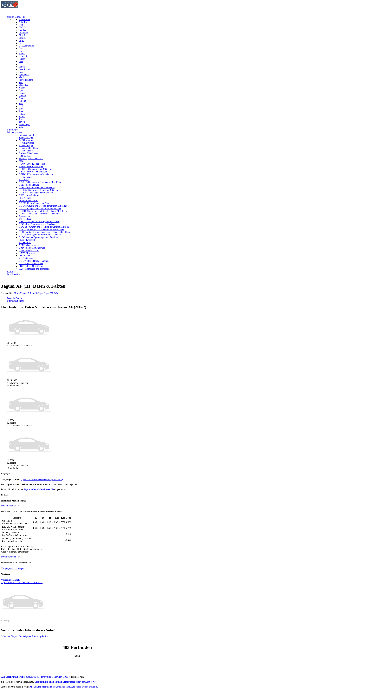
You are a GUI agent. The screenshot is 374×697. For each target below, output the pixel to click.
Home (17, 293)
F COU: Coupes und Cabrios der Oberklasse (39, 213)
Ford (21, 51)
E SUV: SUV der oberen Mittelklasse (36, 174)
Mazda (22, 77)
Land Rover (24, 69)
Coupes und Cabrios (28, 200)
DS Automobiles (26, 45)
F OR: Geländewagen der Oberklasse (36, 192)
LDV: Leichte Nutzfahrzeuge (32, 266)
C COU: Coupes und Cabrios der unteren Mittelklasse (44, 206)
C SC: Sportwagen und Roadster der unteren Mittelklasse (45, 227)
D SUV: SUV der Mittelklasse (33, 171)
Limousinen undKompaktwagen (26, 136)
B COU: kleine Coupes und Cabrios (35, 203)
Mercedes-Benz (26, 80)
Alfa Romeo (24, 22)
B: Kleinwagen (26, 145)
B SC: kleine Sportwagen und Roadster (37, 224)
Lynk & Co (24, 74)
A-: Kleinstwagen (27, 140)
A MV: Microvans (27, 245)
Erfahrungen (13, 129)
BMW (22, 27)
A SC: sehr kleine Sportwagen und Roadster (39, 221)
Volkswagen (24, 124)
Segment (39, 489)
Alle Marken (24, 19)
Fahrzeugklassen (14, 132)
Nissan (22, 87)
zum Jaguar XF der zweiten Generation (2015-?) (36, 677)
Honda (22, 53)
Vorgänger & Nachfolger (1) (14, 568)
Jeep (21, 61)
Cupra (21, 40)
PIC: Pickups (25, 198)
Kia (20, 64)
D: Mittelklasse (26, 150)
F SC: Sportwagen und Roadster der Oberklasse (41, 234)
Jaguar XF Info (51, 293)
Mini (21, 82)
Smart (21, 111)
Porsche (22, 98)
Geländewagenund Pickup (26, 178)
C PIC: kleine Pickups (29, 185)
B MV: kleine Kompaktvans (32, 248)
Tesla (21, 119)
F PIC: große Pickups (29, 195)
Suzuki (22, 116)
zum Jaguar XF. (65, 682)
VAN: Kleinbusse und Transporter (34, 269)
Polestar (22, 95)
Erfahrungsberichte (16, 301)
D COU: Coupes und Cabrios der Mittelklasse (40, 208)
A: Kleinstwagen (26, 143)
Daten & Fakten (14, 298)
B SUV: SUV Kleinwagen (31, 166)
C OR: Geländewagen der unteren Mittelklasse (40, 182)
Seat (21, 106)
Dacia (21, 43)
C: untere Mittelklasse (29, 148)
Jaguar (22, 59)
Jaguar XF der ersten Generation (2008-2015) (42, 479)
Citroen (22, 38)
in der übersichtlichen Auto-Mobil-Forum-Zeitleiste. (64, 686)
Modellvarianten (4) (10, 505)
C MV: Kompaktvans (29, 250)
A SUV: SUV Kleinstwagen (32, 164)
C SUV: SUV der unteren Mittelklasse (36, 169)
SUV (21, 161)
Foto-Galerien (13, 274)
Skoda (22, 108)
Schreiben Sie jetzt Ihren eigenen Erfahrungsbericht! (25, 636)
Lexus (21, 72)
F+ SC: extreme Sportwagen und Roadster (38, 237)
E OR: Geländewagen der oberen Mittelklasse (40, 190)
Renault (22, 101)
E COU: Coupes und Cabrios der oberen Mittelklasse (43, 211)
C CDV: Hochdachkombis (31, 263)
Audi (21, 24)
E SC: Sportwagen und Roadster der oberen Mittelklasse (45, 232)
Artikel (10, 271)
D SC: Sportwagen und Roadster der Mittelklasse (41, 229)
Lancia (22, 66)
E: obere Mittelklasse (28, 153)
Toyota (22, 122)
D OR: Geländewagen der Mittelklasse (36, 187)
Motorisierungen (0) (10, 556)
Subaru (22, 114)
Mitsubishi (23, 85)
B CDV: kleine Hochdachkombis (34, 261)
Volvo (21, 127)
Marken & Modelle (16, 17)
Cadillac (22, 30)
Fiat (20, 48)
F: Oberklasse (25, 156)
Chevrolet (23, 32)
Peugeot (22, 93)
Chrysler (23, 35)
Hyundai (23, 56)
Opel (21, 90)
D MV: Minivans (26, 253)
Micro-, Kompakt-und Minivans (27, 241)
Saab (21, 103)
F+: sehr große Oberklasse (31, 158)
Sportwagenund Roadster (25, 217)
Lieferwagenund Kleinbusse (26, 256)
